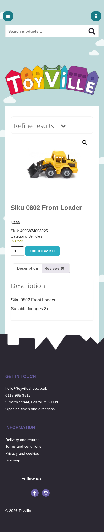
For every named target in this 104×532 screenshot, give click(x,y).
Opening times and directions (30, 409)
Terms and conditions (23, 446)
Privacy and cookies (22, 453)
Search (87, 30)
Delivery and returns (22, 440)
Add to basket (42, 251)
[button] (85, 142)
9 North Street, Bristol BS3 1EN (31, 402)
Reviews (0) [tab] (55, 268)
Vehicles (35, 236)
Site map (12, 460)
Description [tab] (27, 268)
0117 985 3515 (18, 395)
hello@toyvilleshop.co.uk (26, 388)
